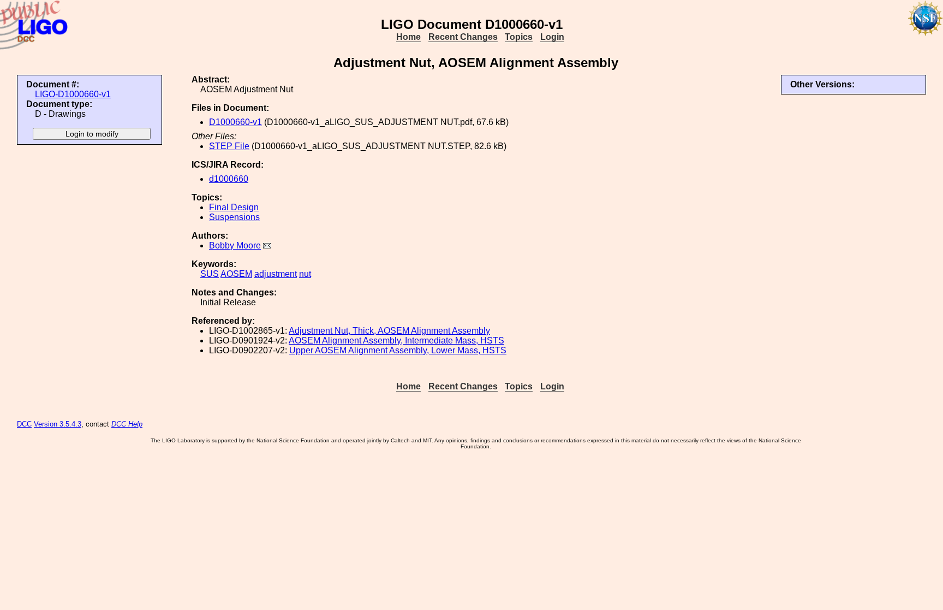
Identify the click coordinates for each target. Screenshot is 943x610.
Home (408, 37)
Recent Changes (463, 37)
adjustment (275, 274)
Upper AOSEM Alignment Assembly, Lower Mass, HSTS (397, 350)
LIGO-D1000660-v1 (73, 94)
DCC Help (126, 424)
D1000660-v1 (235, 122)
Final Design (234, 207)
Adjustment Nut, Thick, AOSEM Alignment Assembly (389, 330)
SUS (209, 274)
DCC (24, 424)
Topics (519, 37)
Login (552, 37)
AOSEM (236, 274)
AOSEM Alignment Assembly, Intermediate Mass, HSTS (396, 340)
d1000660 (228, 178)
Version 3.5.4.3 (57, 424)
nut (305, 274)
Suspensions (234, 217)
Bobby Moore (235, 245)
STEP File (229, 146)
